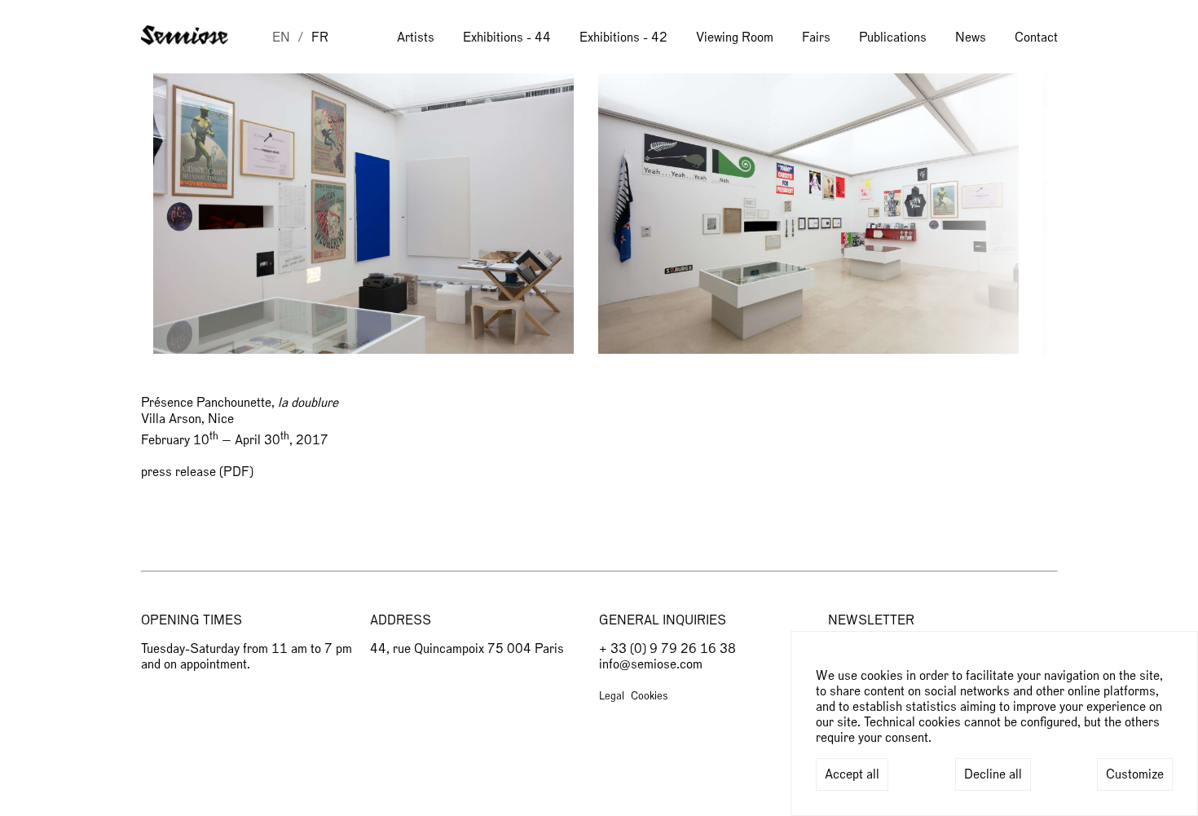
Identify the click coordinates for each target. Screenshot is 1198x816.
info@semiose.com (651, 664)
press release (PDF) (197, 472)
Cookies (649, 696)
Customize (1135, 774)
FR (319, 37)
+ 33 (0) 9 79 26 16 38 (667, 648)
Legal (611, 696)
